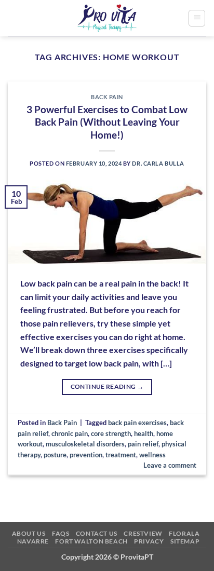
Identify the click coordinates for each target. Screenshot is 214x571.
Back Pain (107, 96)
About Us (29, 533)
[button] (197, 18)
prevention (86, 455)
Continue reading (107, 386)
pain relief (143, 444)
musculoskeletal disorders (85, 444)
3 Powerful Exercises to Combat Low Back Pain (107, 122)
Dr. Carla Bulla (158, 163)
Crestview (143, 533)
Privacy (149, 541)
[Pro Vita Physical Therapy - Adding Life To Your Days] (107, 18)
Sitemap (184, 541)
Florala (184, 533)
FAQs (60, 533)
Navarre (33, 541)
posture (55, 455)
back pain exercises (137, 422)
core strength (111, 433)
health (143, 433)
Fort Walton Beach (91, 541)
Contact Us (96, 533)
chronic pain (69, 433)
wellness (152, 455)
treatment (120, 455)
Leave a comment (169, 465)
